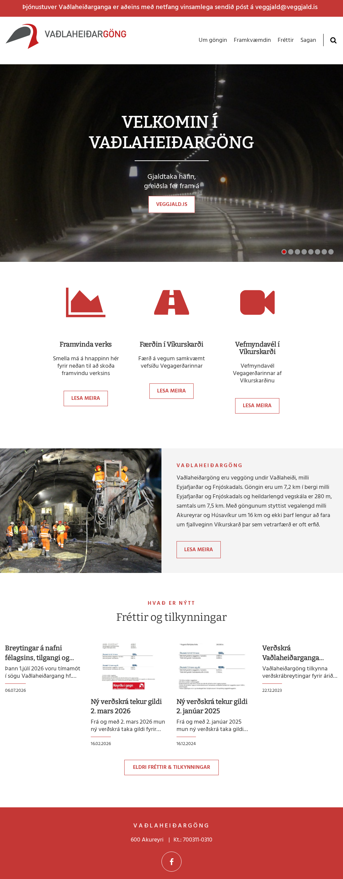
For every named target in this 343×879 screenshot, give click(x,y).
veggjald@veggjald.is (286, 7)
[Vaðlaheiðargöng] (66, 40)
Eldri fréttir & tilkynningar (171, 767)
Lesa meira (85, 398)
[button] (284, 251)
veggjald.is (171, 204)
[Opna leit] (333, 40)
